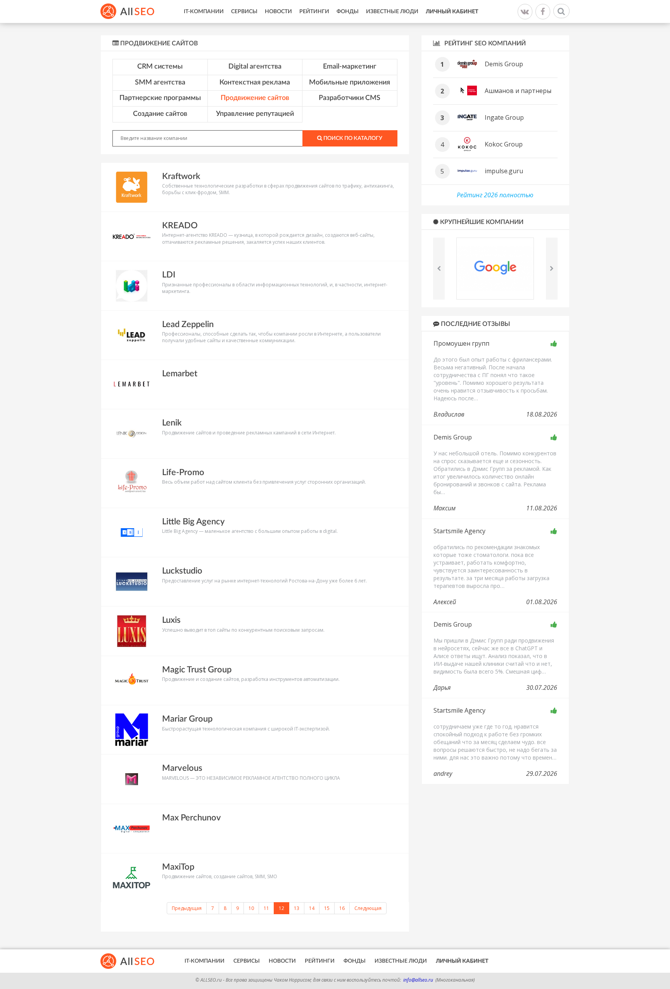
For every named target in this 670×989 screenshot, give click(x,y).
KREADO (180, 225)
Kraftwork (181, 176)
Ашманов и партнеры (518, 90)
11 (266, 908)
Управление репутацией (255, 113)
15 (327, 908)
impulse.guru (504, 171)
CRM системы (160, 66)
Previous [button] (439, 269)
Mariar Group (187, 719)
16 (342, 908)
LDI (168, 275)
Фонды (348, 11)
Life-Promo (183, 472)
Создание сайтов (160, 113)
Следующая (368, 908)
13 (296, 908)
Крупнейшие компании (481, 222)
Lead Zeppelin (188, 324)
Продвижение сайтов (255, 98)
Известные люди (392, 11)
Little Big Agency (193, 521)
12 (281, 908)
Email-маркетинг (349, 66)
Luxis (171, 620)
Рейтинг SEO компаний (484, 43)
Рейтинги (314, 11)
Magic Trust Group (196, 669)
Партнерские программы (160, 98)
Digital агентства (254, 66)
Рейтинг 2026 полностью (495, 195)
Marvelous (182, 768)
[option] (495, 269)
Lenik (171, 423)
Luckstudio (182, 571)
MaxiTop (178, 867)
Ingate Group (504, 117)
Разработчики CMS (349, 98)
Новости (278, 11)
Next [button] (552, 269)
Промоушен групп (461, 343)
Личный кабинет (452, 11)
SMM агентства (160, 82)
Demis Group (504, 64)
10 (251, 908)
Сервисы (244, 11)
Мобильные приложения (349, 82)
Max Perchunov (191, 817)
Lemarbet (179, 373)
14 (311, 908)
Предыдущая (187, 908)
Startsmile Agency (459, 531)
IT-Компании (204, 11)
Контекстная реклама (254, 82)
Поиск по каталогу (352, 138)
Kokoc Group (504, 144)
